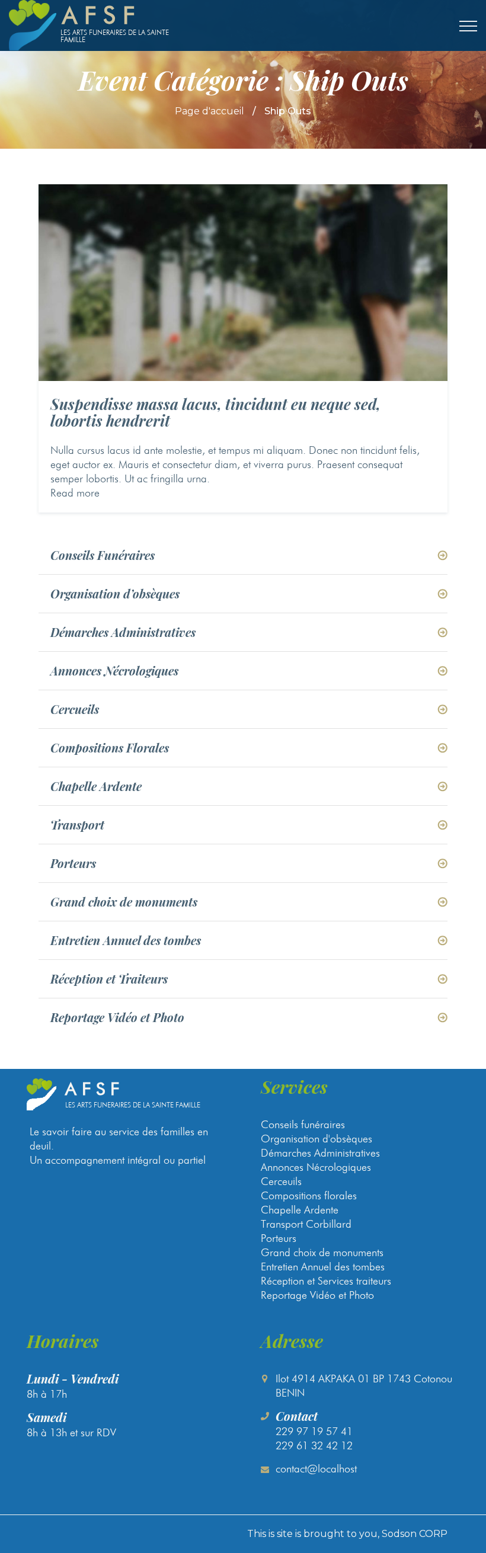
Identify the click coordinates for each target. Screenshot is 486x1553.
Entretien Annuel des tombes (125, 940)
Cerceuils (281, 1181)
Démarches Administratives (123, 632)
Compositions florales (309, 1195)
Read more (75, 492)
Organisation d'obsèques (316, 1138)
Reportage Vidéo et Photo (117, 1017)
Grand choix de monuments (123, 902)
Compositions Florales (109, 748)
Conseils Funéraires (102, 555)
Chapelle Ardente (96, 786)
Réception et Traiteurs (109, 979)
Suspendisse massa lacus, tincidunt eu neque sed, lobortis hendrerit (215, 412)
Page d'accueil (209, 111)
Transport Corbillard (306, 1224)
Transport (77, 825)
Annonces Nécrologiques (114, 671)
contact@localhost (316, 1468)
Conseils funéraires (303, 1124)
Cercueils (74, 709)
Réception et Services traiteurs (326, 1281)
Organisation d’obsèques (115, 594)
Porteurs (73, 863)
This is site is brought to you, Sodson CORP (347, 1533)
